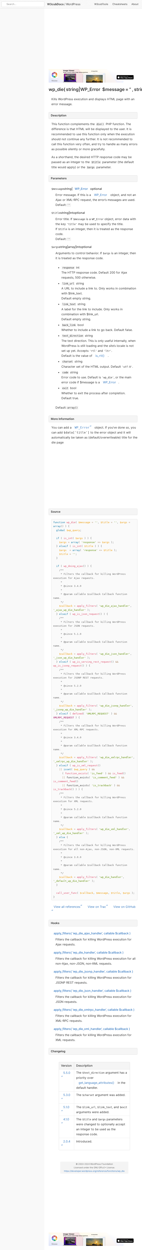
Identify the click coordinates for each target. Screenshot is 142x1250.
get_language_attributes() (96, 1083)
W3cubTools (101, 4)
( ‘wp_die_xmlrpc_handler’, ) (94, 1009)
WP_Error (81, 189)
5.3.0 (66, 1095)
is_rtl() (99, 356)
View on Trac (97, 907)
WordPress (73, 4)
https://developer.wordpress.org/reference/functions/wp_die (94, 1171)
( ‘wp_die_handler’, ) (89, 952)
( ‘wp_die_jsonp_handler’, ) (93, 971)
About (134, 4)
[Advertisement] (93, 40)
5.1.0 (66, 1107)
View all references (67, 907)
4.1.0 (66, 1119)
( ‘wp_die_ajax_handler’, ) (92, 933)
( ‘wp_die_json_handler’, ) (92, 990)
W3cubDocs (55, 4)
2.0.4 (66, 1141)
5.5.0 (66, 1072)
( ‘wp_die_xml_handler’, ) (92, 1029)
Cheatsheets (119, 4)
